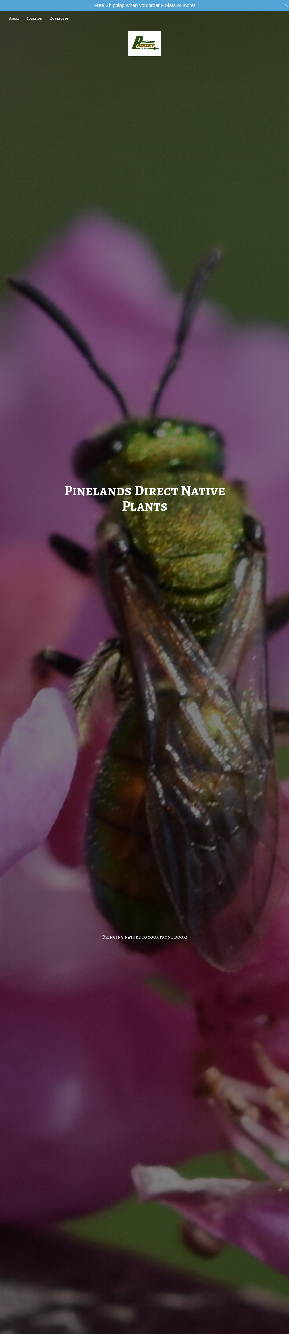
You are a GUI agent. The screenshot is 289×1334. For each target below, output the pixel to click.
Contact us (59, 18)
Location (34, 18)
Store (14, 18)
